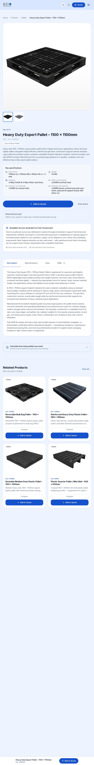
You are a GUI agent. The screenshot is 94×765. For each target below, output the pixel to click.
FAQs (61, 263)
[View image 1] (8, 117)
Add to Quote (70, 761)
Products (14, 18)
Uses (47, 263)
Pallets (24, 18)
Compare (24, 429)
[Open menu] (88, 4)
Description (12, 263)
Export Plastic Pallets (12, 143)
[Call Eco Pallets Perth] (63, 5)
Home (5, 18)
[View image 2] (19, 117)
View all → (86, 369)
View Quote (83, 204)
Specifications (31, 263)
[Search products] (68, 5)
